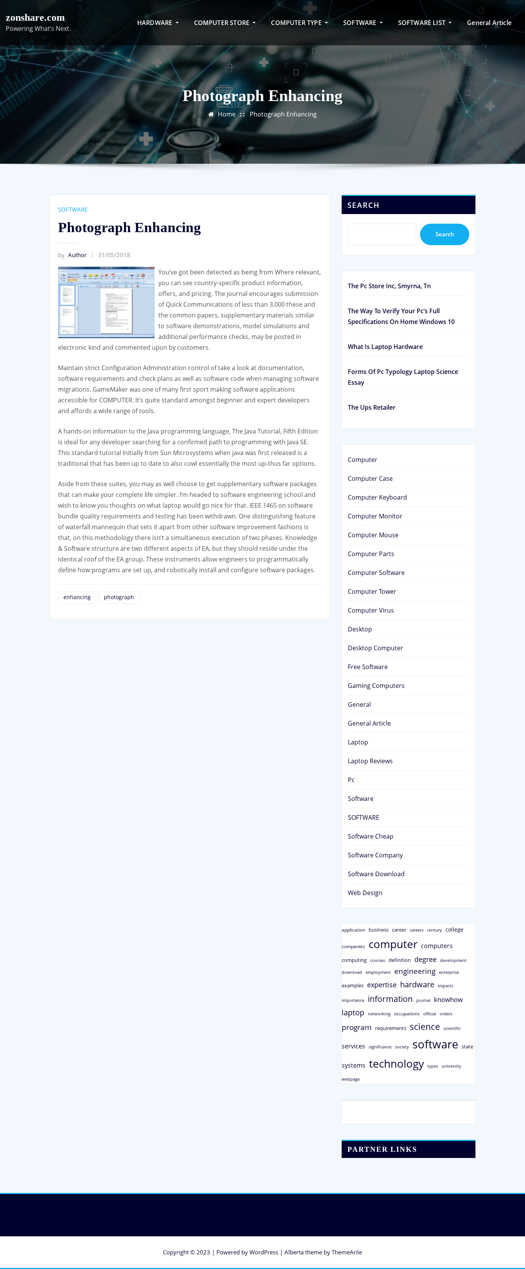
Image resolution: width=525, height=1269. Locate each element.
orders (446, 1014)
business (379, 929)
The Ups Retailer (371, 407)
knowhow (448, 999)
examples (353, 985)
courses (377, 960)
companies (353, 946)
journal (423, 1000)
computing (354, 960)
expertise (382, 984)
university (451, 1066)
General (359, 704)
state (467, 1046)
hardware (417, 984)
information (390, 998)
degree (425, 959)
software (435, 1044)
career (399, 929)
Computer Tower (372, 591)
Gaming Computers (376, 685)
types (432, 1066)
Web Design (365, 893)
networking (379, 1014)
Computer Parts (371, 554)
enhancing (77, 597)
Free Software (368, 667)
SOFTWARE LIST (422, 22)
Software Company (375, 855)
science (425, 1027)
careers (417, 930)
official (429, 1014)
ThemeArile (347, 1252)
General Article (489, 22)
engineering (414, 971)
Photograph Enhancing (283, 114)
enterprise (449, 972)
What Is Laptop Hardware (385, 346)
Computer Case (370, 478)
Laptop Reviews (370, 761)
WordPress (263, 1252)
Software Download (376, 874)
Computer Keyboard (377, 497)
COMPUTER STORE (222, 22)
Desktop (360, 629)
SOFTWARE (360, 22)
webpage (351, 1079)
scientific (452, 1028)
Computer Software (376, 572)
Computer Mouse (373, 535)
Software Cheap (371, 836)
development (453, 960)
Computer (362, 459)
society (402, 1047)
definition (400, 960)
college (454, 929)
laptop (353, 1012)
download (352, 972)
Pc (351, 780)
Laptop (358, 742)
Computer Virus (371, 610)
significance (380, 1047)
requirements (390, 1028)
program (357, 1027)
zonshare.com (35, 17)
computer (393, 944)
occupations (407, 1013)
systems (354, 1065)
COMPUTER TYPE (297, 22)
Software (361, 798)
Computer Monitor (375, 516)
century (434, 930)
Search (363, 205)
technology (396, 1063)
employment (378, 972)
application (353, 930)
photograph (119, 597)
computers (437, 945)
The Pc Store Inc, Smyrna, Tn (389, 286)
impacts (445, 985)
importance (353, 1000)
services (353, 1046)
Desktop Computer (375, 648)
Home (227, 114)
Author (72, 255)
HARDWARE (155, 22)
